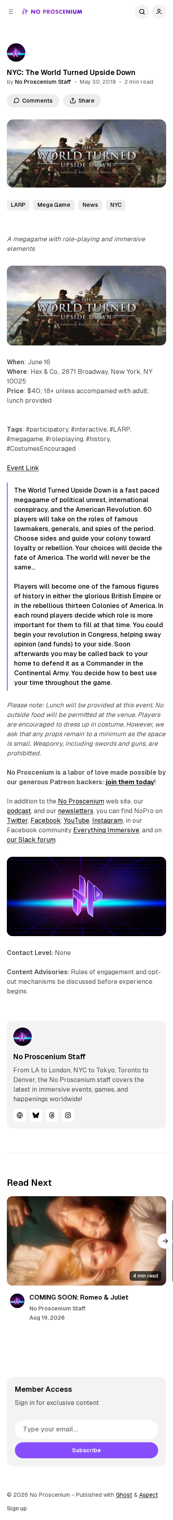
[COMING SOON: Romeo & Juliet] (87, 1241)
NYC (116, 205)
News (90, 205)
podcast (19, 811)
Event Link (23, 468)
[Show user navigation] (159, 11)
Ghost (124, 1495)
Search (142, 11)
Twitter (17, 820)
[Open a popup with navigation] (11, 11)
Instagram (107, 820)
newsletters (75, 811)
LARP (18, 205)
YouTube (76, 820)
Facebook (46, 820)
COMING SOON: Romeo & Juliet (78, 1297)
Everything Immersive (106, 830)
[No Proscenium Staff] (16, 52)
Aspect (148, 1495)
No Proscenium (81, 801)
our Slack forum (31, 840)
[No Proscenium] (52, 12)
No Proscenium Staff (43, 82)
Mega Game (53, 205)
